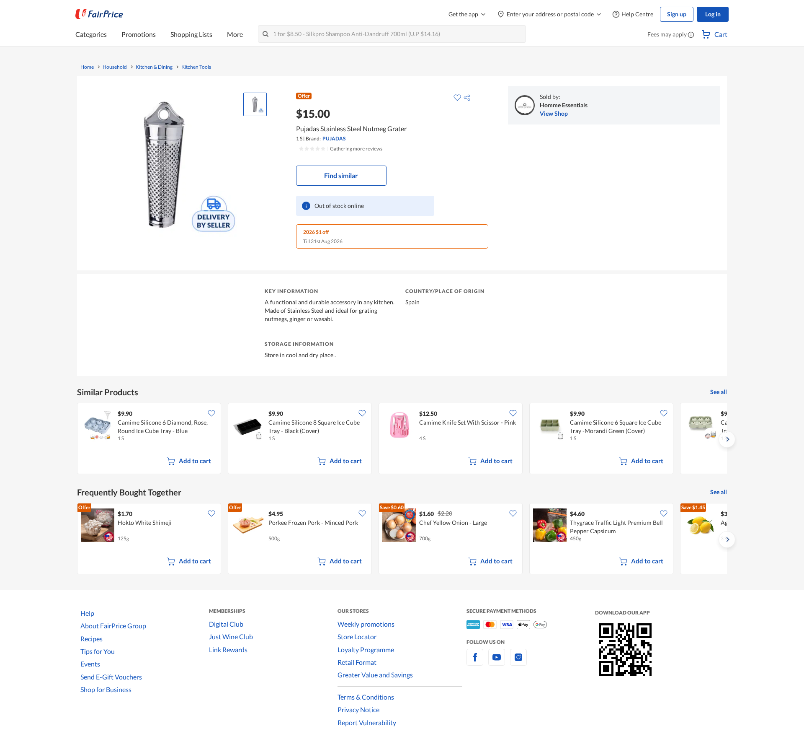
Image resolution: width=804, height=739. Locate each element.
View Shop (554, 113)
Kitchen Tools (196, 67)
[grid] (402, 439)
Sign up (676, 14)
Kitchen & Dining (154, 67)
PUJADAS (333, 138)
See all (718, 391)
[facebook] (474, 662)
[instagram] (518, 662)
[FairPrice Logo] (99, 14)
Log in (713, 14)
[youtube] (496, 662)
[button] (691, 35)
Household (115, 67)
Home (87, 67)
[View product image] (255, 104)
